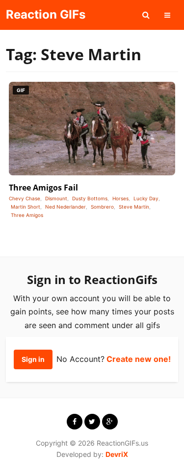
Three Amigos (27, 215)
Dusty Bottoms (89, 198)
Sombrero (102, 207)
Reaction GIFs (45, 14)
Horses (120, 198)
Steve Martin (134, 207)
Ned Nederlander (65, 207)
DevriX (116, 454)
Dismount (56, 198)
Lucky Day (145, 198)
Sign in (33, 359)
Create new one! (138, 359)
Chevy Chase (24, 198)
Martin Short (25, 207)
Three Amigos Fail (43, 187)
